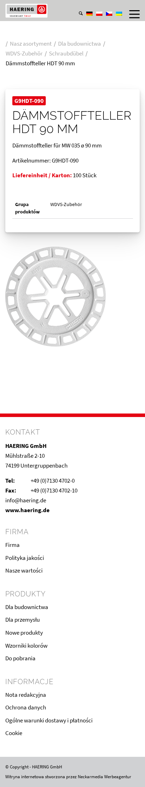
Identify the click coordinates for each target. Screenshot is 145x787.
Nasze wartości (24, 570)
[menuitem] (77, 6)
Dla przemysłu (22, 619)
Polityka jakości (24, 558)
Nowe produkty (24, 632)
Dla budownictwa (26, 607)
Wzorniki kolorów (26, 645)
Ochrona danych (25, 707)
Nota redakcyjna (25, 695)
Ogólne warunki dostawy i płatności (49, 720)
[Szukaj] (77, 14)
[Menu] (131, 14)
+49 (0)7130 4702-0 (53, 480)
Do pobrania (20, 658)
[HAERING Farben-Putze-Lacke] (59, 10)
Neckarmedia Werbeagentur (104, 777)
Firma (12, 545)
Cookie (13, 733)
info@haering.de (25, 500)
